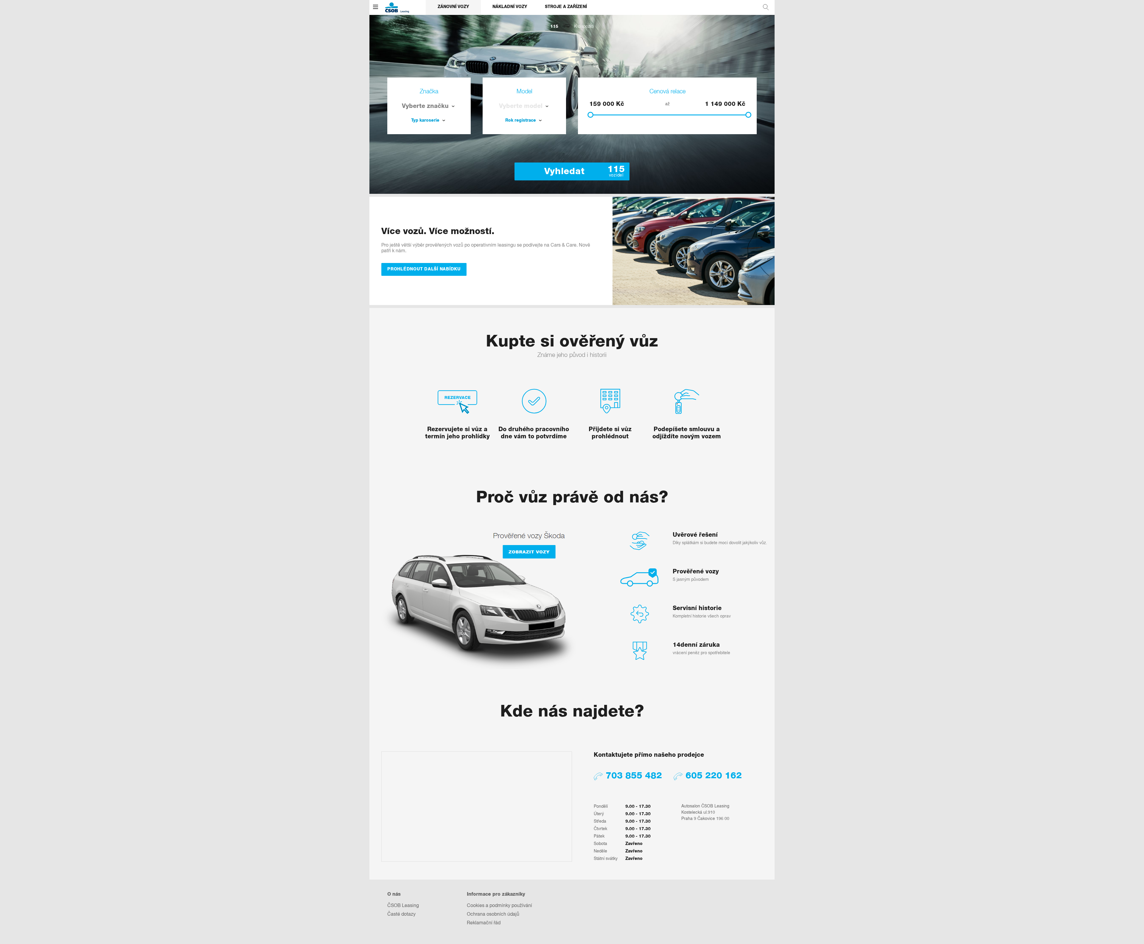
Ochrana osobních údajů (493, 914)
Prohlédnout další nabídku (424, 269)
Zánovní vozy (453, 7)
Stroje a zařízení (566, 7)
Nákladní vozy (509, 7)
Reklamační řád (483, 923)
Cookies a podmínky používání (499, 905)
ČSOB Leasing (403, 905)
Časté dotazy (401, 914)
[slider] (590, 115)
